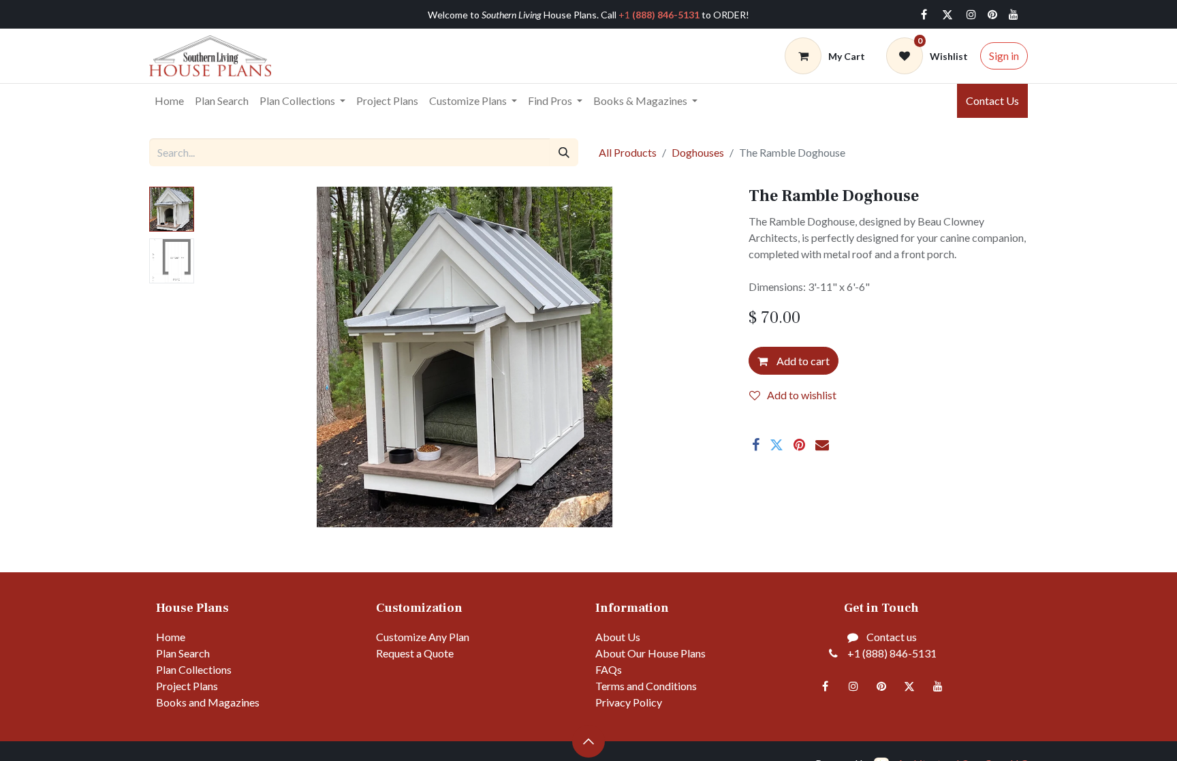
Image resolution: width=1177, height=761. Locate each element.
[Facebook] (924, 14)
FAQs (608, 669)
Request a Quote (415, 653)
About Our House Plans (650, 653)
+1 (659, 14)
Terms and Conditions (646, 685)
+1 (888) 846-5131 (892, 653)
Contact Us (992, 100)
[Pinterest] (799, 445)
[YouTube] (1013, 14)
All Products (628, 152)
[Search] (564, 152)
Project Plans (187, 685)
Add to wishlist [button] (801, 394)
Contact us (891, 636)
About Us (617, 636)
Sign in (1004, 55)
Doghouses (698, 152)
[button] (240, 357)
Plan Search (183, 653)
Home (170, 636)
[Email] (822, 445)
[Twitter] (947, 14)
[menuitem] (169, 100)
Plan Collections (194, 669)
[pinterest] (992, 14)
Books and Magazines (208, 702)
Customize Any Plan (422, 636)
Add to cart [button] (802, 360)
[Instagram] (971, 14)
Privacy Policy (628, 702)
